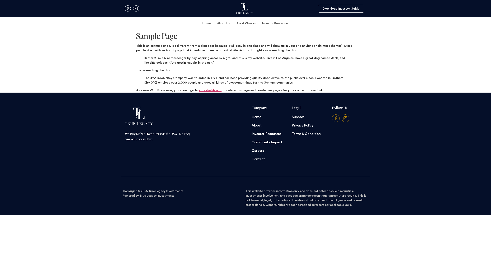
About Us (223, 23)
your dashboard (210, 90)
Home (206, 23)
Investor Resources (275, 23)
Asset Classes (246, 23)
